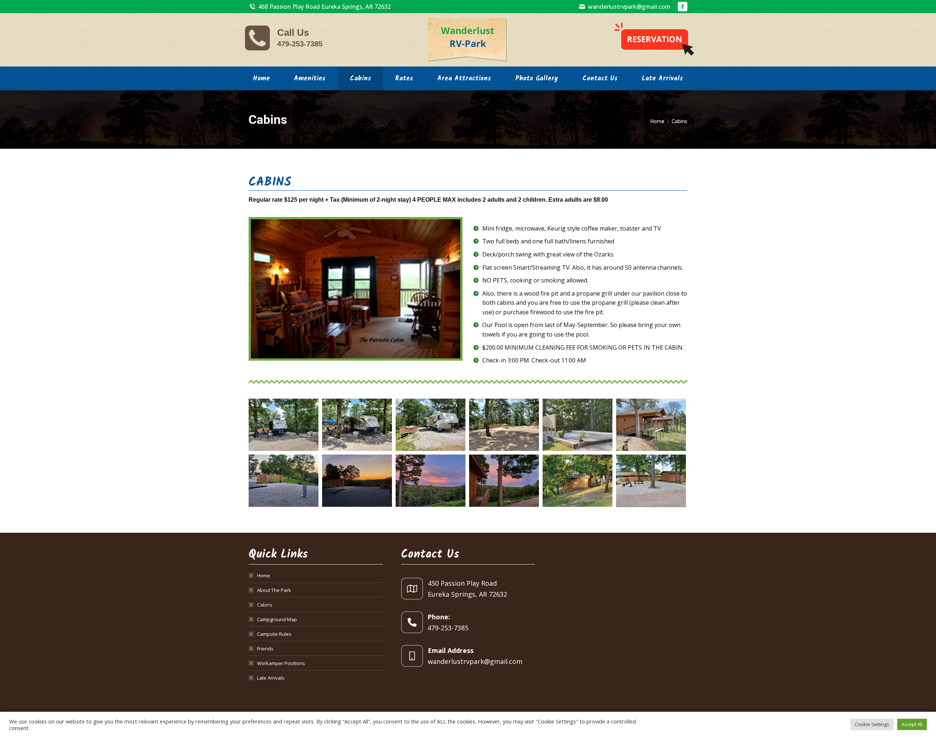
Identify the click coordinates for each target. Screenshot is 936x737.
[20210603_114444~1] (283, 425)
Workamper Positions (281, 663)
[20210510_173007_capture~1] (651, 481)
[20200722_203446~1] (504, 481)
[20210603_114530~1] (430, 425)
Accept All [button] (912, 724)
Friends (265, 648)
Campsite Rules (274, 634)
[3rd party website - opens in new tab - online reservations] (654, 40)
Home (263, 575)
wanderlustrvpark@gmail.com (629, 7)
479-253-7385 (299, 44)
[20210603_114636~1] (504, 425)
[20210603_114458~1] (357, 425)
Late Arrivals (270, 678)
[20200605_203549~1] (283, 481)
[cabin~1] (651, 425)
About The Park (274, 590)
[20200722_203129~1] (430, 481)
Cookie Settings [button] (872, 724)
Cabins (264, 604)
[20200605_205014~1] (357, 481)
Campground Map (277, 619)
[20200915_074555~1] (577, 481)
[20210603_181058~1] (577, 425)
